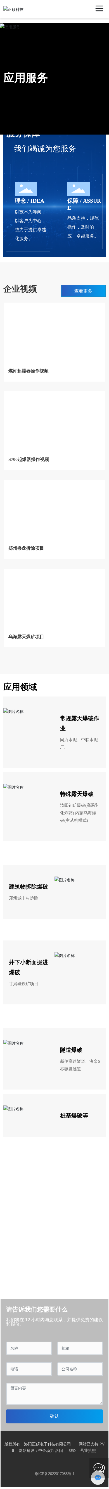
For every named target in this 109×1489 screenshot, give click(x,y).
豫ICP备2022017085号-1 (54, 1474)
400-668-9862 (34, 1225)
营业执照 (88, 1450)
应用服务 (25, 77)
